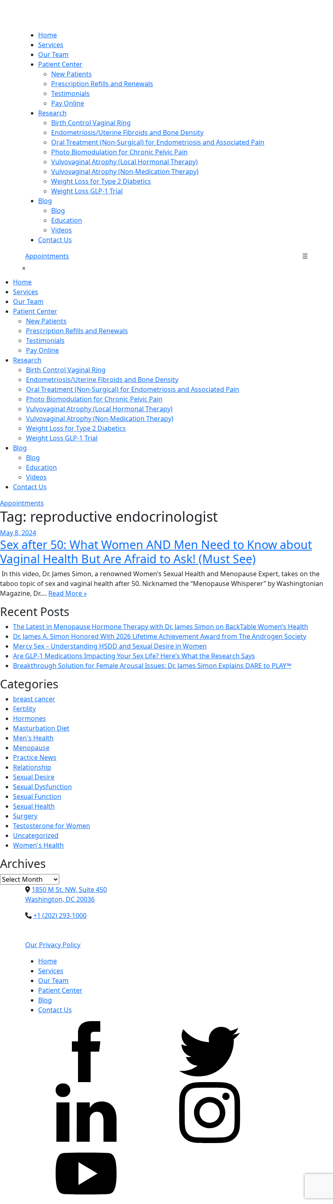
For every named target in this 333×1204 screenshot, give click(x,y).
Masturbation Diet (41, 728)
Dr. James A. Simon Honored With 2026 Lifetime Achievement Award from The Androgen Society (159, 636)
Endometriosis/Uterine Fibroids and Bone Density (127, 132)
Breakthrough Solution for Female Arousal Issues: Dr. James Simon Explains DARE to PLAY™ (152, 665)
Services (50, 44)
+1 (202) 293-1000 (59, 915)
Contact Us (55, 239)
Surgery (25, 815)
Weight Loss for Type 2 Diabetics (101, 181)
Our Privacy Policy (52, 944)
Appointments (47, 256)
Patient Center (60, 64)
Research (52, 112)
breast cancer (34, 698)
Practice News (34, 757)
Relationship (32, 767)
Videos (61, 230)
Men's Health (33, 737)
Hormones (29, 718)
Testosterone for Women (51, 825)
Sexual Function (37, 796)
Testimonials (70, 93)
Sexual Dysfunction (42, 786)
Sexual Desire (33, 776)
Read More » (67, 593)
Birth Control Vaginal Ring (91, 122)
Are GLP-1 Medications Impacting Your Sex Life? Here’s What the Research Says (134, 655)
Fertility (24, 708)
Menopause (31, 747)
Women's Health (38, 845)
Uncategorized (35, 835)
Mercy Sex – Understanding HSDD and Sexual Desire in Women (110, 646)
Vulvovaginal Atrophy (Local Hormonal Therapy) (124, 161)
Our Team (53, 54)
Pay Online (67, 103)
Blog (45, 200)
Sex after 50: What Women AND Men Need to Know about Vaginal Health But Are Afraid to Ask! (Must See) (156, 551)
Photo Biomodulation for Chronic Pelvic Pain (119, 152)
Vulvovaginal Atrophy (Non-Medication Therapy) (125, 171)
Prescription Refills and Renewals (102, 83)
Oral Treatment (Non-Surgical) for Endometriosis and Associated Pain (157, 142)
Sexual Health (34, 806)
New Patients (71, 73)
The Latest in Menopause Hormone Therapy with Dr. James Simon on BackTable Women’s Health (160, 626)
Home (47, 34)
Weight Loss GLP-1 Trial (87, 191)
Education (66, 220)
